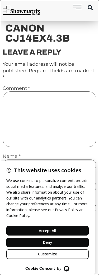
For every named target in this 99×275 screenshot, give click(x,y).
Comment (16, 88)
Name (12, 156)
